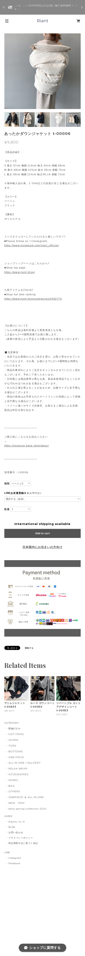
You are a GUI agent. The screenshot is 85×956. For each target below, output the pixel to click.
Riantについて (16, 821)
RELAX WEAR (18, 768)
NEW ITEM (16, 802)
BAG (11, 785)
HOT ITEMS (16, 734)
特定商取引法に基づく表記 (23, 843)
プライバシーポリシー (20, 837)
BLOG (12, 827)
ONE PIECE (16, 757)
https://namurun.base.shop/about (26, 445)
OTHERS (14, 791)
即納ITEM (14, 728)
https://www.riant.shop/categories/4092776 (33, 298)
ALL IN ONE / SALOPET (24, 762)
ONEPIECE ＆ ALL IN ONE (26, 797)
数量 (7, 509)
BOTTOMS (15, 751)
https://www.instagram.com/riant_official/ (31, 245)
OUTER (13, 739)
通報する (29, 648)
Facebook (14, 863)
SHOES (13, 780)
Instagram (14, 858)
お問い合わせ (15, 832)
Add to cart (42, 533)
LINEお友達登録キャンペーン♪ (22, 493)
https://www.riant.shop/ (19, 272)
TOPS (12, 745)
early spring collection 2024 (27, 808)
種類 (7, 483)
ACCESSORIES (18, 774)
